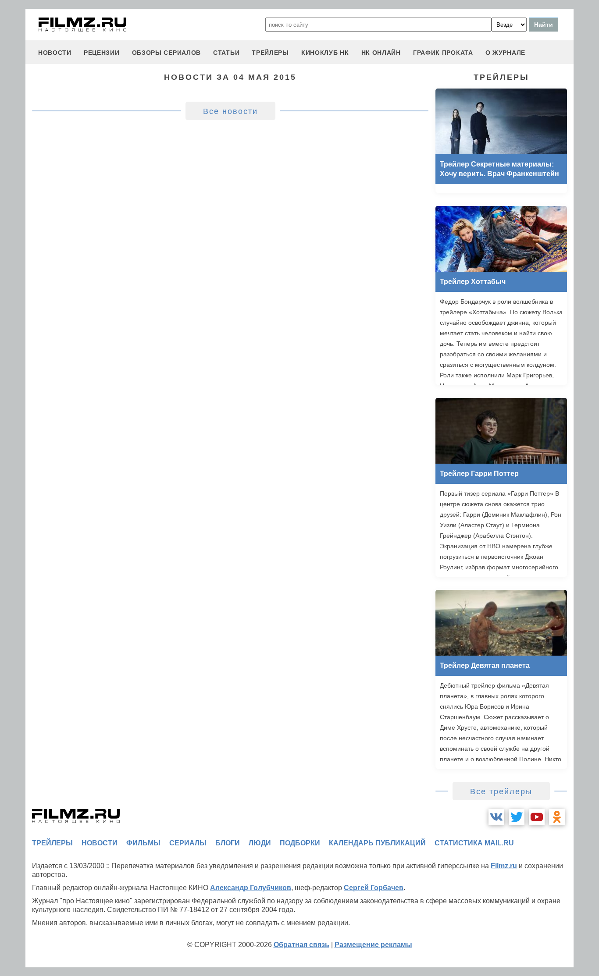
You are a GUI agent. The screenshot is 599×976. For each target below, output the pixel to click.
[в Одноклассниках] (557, 817)
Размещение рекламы (373, 944)
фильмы (143, 843)
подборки (300, 843)
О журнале (505, 52)
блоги (227, 843)
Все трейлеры (501, 791)
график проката (443, 52)
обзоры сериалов (166, 52)
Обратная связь (301, 944)
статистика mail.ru (474, 843)
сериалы (188, 843)
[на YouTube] (537, 817)
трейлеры (270, 52)
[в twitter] (516, 817)
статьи (226, 52)
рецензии (102, 52)
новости (54, 52)
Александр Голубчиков (250, 887)
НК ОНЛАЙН (381, 52)
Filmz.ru (504, 866)
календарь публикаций (377, 843)
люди (260, 843)
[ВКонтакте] (496, 817)
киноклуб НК (325, 52)
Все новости (230, 111)
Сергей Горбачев (373, 887)
